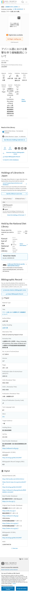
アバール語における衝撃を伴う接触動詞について (14, 313)
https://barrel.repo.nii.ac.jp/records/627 (14, 482)
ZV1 (3, 417)
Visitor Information (23, 244)
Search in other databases (11, 160)
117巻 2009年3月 (18, 9)
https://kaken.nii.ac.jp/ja (9, 523)
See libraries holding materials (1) (14, 140)
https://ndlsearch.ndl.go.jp (10, 448)
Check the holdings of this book (15, 215)
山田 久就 (5, 328)
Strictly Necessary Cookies (8, 588)
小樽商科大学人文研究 (11, 7)
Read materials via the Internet (9, 569)
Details (14, 583)
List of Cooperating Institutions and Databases (12, 183)
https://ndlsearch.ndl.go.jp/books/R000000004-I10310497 (14, 491)
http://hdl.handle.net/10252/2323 (12, 479)
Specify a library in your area (14, 193)
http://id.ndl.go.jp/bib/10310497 (12, 458)
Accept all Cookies (22, 588)
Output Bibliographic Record (12, 156)
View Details (24, 100)
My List (5, 149)
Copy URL (10, 149)
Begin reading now (15, 39)
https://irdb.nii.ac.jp (8, 511)
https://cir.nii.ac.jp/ (8, 501)
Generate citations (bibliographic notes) (15, 153)
